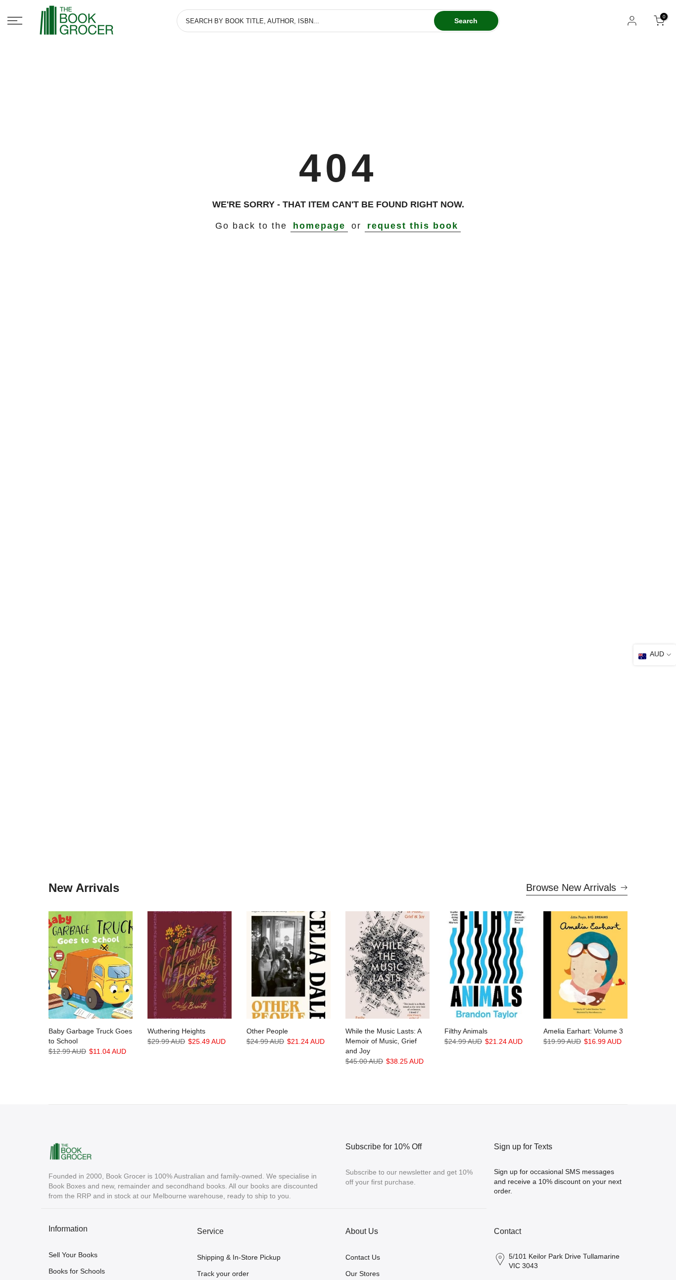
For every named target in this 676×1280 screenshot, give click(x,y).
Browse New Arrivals (571, 887)
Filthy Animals (465, 1031)
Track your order (223, 1274)
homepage (319, 226)
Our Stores (362, 1274)
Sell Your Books (72, 1255)
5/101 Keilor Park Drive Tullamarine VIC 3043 (564, 1261)
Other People (267, 1031)
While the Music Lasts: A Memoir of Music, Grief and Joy (383, 1041)
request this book (412, 226)
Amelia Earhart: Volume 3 (583, 1031)
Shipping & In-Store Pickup (239, 1257)
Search (466, 21)
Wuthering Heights (176, 1031)
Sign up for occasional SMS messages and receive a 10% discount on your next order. (558, 1181)
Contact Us (362, 1257)
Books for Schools (76, 1271)
